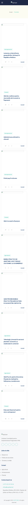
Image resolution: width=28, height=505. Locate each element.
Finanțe (6, 92)
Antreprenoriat (8, 49)
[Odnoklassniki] (13, 444)
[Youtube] (6, 444)
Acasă (10, 12)
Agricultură (7, 255)
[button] (26, 2)
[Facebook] (2, 444)
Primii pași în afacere (10, 178)
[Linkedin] (16, 444)
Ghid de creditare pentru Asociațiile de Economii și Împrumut (12, 98)
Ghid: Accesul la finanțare (12, 221)
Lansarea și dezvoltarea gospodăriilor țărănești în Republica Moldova (12, 55)
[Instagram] (9, 444)
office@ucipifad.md (8, 487)
